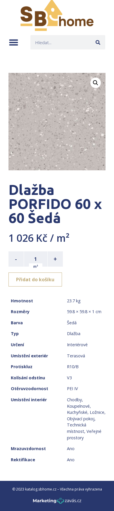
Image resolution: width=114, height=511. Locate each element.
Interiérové (77, 344)
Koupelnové (78, 406)
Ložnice (97, 412)
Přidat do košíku (35, 279)
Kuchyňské (77, 412)
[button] (13, 42)
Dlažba (73, 333)
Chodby (74, 399)
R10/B (73, 366)
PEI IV (72, 388)
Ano (71, 448)
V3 (69, 377)
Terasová (76, 356)
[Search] (98, 42)
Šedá (72, 322)
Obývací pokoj (80, 418)
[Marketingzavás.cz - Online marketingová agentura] (57, 502)
